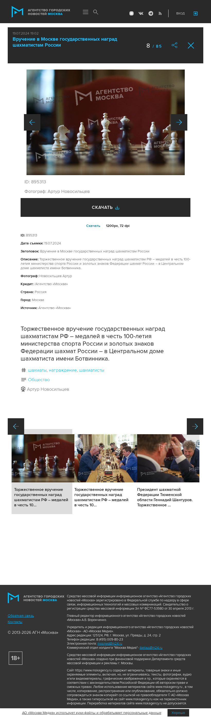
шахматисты (91, 370)
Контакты (15, 622)
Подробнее (42, 471)
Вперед (179, 122)
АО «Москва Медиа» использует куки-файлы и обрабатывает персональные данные (91, 713)
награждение (63, 370)
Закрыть (191, 45)
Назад (32, 122)
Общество (39, 379)
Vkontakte (141, 13)
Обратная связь (21, 615)
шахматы (37, 370)
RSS (160, 13)
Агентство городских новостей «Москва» (41, 12)
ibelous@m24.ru (150, 648)
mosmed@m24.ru (110, 644)
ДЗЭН (131, 13)
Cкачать (93, 226)
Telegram (150, 13)
